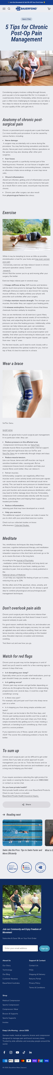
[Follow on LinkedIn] (30, 1052)
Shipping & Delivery (37, 974)
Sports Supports (9, 1018)
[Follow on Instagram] (11, 1052)
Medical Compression (11, 1000)
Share (28, 804)
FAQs (31, 970)
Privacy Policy (34, 983)
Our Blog (6, 974)
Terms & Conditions (37, 987)
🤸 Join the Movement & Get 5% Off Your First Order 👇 (26, 2)
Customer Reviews (10, 979)
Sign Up (44, 948)
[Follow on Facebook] (4, 1052)
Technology (7, 970)
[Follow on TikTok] (24, 1052)
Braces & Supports (10, 1013)
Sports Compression (11, 1005)
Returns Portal (35, 979)
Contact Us (33, 965)
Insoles (5, 1022)
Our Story (7, 965)
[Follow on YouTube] (17, 1052)
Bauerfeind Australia (11, 983)
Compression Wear (10, 1009)
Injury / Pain (26, 19)
